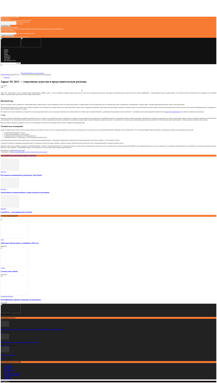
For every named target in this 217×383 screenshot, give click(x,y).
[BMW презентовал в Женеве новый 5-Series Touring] (5, 339)
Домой (3, 74)
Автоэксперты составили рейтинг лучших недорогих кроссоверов (25, 192)
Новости (6, 51)
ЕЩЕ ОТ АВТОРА (30, 156)
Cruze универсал (5, 345)
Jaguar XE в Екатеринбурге (173, 112)
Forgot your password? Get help (9, 27)
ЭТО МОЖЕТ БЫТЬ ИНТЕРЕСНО (12, 156)
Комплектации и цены (10, 60)
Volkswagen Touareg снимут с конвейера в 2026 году (20, 243)
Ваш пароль (19, 24)
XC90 (2, 332)
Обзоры (6, 54)
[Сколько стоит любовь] (14, 266)
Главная (6, 49)
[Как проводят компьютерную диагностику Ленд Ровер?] (10, 170)
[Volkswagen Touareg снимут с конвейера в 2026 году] (14, 238)
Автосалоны (7, 57)
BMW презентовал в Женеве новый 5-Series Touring (19, 342)
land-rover (7, 74)
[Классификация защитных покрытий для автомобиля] (14, 295)
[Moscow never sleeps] (5, 352)
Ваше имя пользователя (23, 22)
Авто (2, 239)
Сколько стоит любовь (9, 271)
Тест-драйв (7, 58)
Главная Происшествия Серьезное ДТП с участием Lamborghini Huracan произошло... (32, 329)
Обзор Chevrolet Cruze (18, 150)
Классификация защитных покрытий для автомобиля (21, 300)
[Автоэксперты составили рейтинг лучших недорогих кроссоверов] (10, 187)
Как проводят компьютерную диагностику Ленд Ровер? (21, 175)
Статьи (6, 52)
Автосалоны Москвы (7, 296)
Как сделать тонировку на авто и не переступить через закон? (29, 152)
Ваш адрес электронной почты (25, 33)
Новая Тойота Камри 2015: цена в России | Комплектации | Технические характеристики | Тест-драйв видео (32, 29)
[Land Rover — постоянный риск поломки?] (10, 207)
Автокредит (7, 55)
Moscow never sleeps (8, 355)
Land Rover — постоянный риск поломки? (16, 212)
